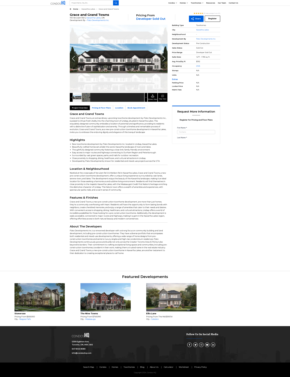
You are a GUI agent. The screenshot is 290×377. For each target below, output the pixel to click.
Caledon (155, 319)
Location (119, 108)
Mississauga (90, 319)
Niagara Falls (25, 319)
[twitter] (195, 345)
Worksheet (184, 367)
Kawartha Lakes (88, 9)
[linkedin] (213, 345)
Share (198, 19)
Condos (171, 3)
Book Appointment (136, 108)
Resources (210, 3)
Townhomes (196, 3)
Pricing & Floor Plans (101, 108)
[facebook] (189, 345)
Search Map (88, 367)
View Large (164, 28)
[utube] (207, 345)
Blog (142, 367)
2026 (198, 66)
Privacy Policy (200, 367)
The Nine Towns (89, 313)
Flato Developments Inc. (98, 20)
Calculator (168, 367)
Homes (183, 3)
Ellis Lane (151, 313)
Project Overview (80, 108)
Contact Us (233, 3)
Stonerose (20, 313)
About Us (154, 367)
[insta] (201, 345)
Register (212, 19)
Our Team (222, 3)
